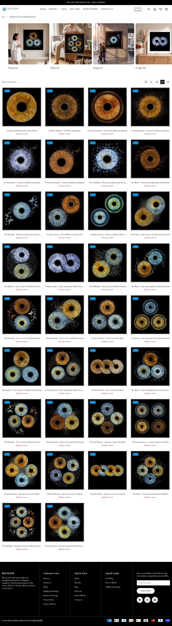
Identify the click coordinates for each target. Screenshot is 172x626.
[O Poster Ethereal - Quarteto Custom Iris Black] (64, 470)
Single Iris (55, 68)
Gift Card (75, 9)
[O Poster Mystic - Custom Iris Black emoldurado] (22, 159)
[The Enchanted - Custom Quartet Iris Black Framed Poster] (64, 522)
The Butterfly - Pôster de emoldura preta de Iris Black (21, 234)
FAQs (45, 587)
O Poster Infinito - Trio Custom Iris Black (107, 390)
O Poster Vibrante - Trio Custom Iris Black (107, 338)
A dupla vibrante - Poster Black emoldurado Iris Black (64, 234)
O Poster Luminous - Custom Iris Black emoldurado (107, 130)
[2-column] (151, 82)
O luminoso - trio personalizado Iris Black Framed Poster (150, 338)
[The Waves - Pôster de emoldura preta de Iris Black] (150, 159)
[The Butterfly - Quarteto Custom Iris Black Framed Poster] (22, 522)
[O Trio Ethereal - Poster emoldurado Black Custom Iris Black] (64, 366)
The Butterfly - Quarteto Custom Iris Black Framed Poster (21, 546)
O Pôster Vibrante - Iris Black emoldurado (65, 130)
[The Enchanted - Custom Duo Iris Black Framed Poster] (64, 315)
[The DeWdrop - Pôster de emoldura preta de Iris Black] (107, 159)
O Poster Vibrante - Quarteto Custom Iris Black (107, 442)
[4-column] (162, 82)
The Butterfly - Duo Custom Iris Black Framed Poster (22, 338)
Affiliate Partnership (113, 587)
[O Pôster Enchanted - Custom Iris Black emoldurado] (64, 159)
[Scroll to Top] (167, 612)
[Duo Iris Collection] (113, 43)
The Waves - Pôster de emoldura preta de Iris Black (150, 182)
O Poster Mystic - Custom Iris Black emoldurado (21, 182)
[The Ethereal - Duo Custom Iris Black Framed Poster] (22, 263)
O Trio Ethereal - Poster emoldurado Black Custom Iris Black (64, 390)
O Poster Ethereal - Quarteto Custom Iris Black (64, 494)
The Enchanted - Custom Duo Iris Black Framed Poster (64, 338)
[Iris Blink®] (10, 9)
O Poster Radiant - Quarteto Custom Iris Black (22, 494)
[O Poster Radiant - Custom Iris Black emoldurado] (150, 107)
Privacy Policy (48, 600)
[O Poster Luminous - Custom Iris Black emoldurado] (107, 107)
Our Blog (109, 578)
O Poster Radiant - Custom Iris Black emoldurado (150, 130)
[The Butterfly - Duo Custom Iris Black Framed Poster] (22, 315)
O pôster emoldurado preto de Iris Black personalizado (22, 130)
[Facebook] (140, 600)
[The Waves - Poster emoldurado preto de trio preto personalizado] (150, 366)
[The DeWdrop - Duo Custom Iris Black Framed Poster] (107, 263)
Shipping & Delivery (51, 591)
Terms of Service (49, 604)
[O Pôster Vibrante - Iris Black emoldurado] (64, 107)
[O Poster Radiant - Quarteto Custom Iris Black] (22, 470)
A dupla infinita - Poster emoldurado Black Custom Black (64, 286)
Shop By (53, 9)
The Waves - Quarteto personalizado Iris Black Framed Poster (150, 494)
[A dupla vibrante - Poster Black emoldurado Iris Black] (64, 211)
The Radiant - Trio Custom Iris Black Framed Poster (22, 390)
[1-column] (146, 82)
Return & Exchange (50, 595)
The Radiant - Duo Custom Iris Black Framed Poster (150, 234)
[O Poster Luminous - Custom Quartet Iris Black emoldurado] (150, 418)
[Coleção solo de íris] (71, 43)
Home (43, 9)
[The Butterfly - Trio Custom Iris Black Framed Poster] (22, 418)
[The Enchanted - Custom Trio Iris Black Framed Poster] (64, 418)
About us (46, 578)
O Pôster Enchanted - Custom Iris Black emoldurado (64, 182)
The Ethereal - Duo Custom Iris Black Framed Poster (21, 286)
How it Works (90, 9)
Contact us (107, 9)
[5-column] (168, 82)
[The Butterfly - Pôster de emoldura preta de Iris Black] (22, 211)
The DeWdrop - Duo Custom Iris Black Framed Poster (107, 286)
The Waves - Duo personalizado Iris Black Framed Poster (150, 286)
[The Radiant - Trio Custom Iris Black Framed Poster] (22, 366)
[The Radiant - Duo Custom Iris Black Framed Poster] (150, 211)
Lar (3, 16)
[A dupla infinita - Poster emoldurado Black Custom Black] (64, 263)
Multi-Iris (12, 68)
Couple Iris (98, 68)
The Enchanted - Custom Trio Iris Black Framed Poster (64, 442)
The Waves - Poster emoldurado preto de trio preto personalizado (150, 390)
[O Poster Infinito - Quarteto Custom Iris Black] (107, 470)
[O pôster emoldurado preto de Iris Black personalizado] (22, 107)
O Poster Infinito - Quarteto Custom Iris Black (107, 494)
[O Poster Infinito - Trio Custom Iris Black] (107, 366)
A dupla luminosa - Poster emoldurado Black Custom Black (107, 234)
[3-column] (157, 82)
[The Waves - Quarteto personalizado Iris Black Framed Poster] (150, 470)
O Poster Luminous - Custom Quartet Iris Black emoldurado (150, 442)
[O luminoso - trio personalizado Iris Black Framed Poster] (150, 315)
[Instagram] (147, 600)
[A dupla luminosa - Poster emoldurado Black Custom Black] (107, 211)
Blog (64, 9)
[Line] (155, 600)
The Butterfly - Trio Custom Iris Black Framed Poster (22, 442)
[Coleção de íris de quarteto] (28, 43)
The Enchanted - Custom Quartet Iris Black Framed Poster (64, 546)
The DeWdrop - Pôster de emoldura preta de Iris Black (107, 182)
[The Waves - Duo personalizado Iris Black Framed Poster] (150, 263)
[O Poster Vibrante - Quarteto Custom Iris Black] (107, 418)
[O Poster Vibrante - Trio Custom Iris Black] (107, 315)
